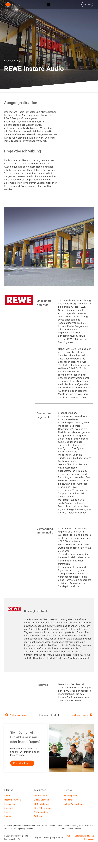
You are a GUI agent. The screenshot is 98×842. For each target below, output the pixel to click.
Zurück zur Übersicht (49, 715)
